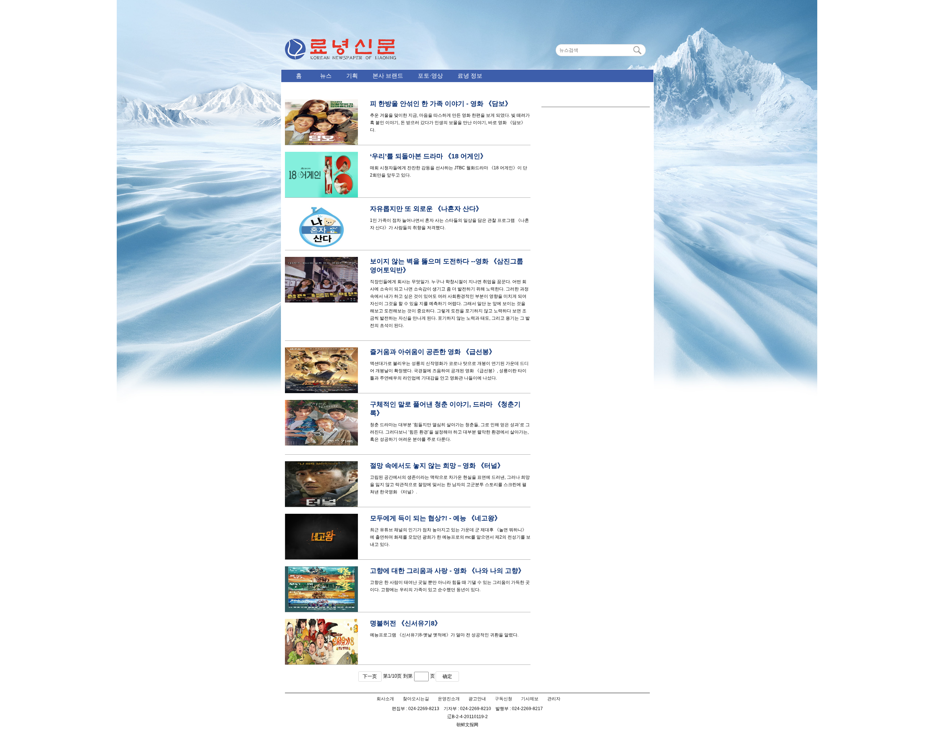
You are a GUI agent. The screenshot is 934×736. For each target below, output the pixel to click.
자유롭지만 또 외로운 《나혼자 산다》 (426, 208)
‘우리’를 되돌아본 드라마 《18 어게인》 (428, 156)
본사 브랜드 (388, 76)
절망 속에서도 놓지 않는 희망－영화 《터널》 (437, 465)
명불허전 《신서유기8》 (405, 623)
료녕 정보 (470, 76)
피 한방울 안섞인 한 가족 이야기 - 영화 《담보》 (441, 103)
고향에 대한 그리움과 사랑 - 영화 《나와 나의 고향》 (447, 570)
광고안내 (477, 698)
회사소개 (385, 698)
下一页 (370, 676)
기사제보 (530, 698)
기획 (352, 76)
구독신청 (503, 698)
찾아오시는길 (416, 698)
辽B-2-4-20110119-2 (467, 716)
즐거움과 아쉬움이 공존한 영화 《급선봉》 (432, 351)
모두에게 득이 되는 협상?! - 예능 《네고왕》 (435, 518)
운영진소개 (449, 698)
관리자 (553, 698)
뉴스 (326, 76)
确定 (447, 676)
